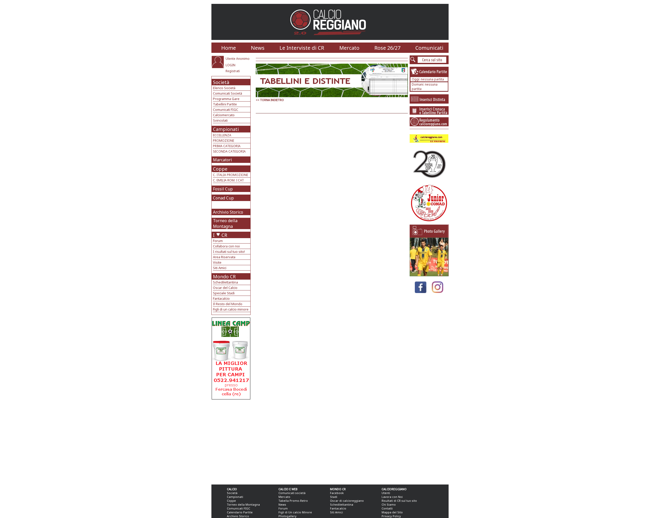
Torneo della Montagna (225, 223)
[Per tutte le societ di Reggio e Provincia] (231, 398)
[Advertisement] (231, 440)
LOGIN (230, 65)
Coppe (220, 169)
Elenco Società (224, 88)
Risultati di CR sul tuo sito (399, 501)
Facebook (337, 493)
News (258, 47)
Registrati (233, 71)
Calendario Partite (240, 512)
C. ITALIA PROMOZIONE (230, 175)
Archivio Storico (228, 212)
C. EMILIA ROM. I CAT (228, 180)
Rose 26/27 (387, 47)
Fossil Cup (223, 189)
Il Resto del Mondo (227, 304)
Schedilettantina (225, 282)
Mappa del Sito (392, 512)
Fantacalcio (221, 298)
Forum (218, 240)
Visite (217, 262)
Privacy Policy (391, 516)
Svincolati (220, 120)
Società (221, 82)
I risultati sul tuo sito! (229, 251)
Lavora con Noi (392, 497)
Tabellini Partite (225, 104)
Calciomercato (224, 115)
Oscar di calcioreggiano (347, 501)
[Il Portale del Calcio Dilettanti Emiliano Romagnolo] (330, 38)
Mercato (349, 47)
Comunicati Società (227, 93)
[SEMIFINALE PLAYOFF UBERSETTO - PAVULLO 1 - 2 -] (429, 275)
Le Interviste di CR (301, 47)
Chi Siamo (389, 504)
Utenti (386, 493)
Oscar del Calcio (225, 287)
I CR (220, 235)
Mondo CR (224, 276)
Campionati (226, 129)
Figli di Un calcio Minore (295, 512)
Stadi (333, 497)
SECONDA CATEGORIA (229, 151)
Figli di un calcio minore (231, 309)
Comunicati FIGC (225, 109)
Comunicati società (292, 493)
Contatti (387, 508)
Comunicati (429, 47)
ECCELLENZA (222, 135)
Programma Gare (226, 98)
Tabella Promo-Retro (293, 501)
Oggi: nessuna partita (428, 79)
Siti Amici (219, 267)
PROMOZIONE (223, 140)
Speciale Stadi (224, 293)
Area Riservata (224, 257)
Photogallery (287, 516)
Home (228, 47)
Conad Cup (223, 198)
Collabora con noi (226, 246)
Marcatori (222, 160)
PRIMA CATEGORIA (227, 146)
